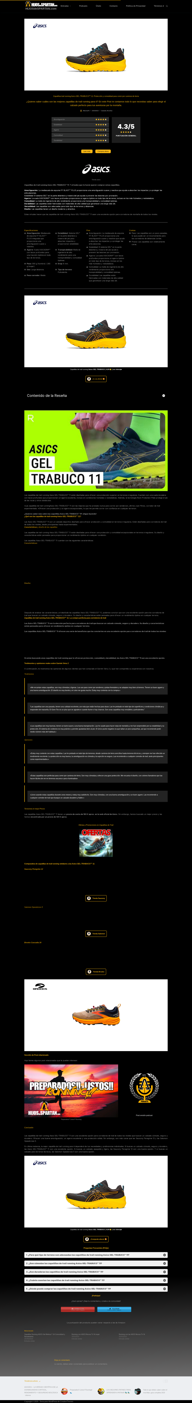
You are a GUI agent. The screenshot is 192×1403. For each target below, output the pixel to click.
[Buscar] (167, 6)
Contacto (114, 6)
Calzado (103, 111)
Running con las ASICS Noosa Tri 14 (132, 1334)
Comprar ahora (103, 151)
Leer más (86, 151)
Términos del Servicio (163, 6)
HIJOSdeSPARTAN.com (40, 8)
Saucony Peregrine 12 (33, 869)
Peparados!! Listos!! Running (71, 1119)
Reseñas (109, 111)
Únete (98, 6)
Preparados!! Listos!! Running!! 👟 (81, 1391)
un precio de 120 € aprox (56, 817)
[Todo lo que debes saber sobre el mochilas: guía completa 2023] (137, 1391)
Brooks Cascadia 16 (32, 942)
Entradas (65, 6)
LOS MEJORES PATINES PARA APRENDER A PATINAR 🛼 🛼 (119, 1391)
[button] (94, 1053)
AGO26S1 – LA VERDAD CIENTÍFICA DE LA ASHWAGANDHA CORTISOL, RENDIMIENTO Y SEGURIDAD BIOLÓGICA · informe (41, 1391)
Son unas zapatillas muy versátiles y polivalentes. (124, 710)
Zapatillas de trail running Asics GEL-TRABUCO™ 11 (46, 185)
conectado (77, 1364)
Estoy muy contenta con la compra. (105, 690)
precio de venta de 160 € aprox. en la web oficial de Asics (91, 814)
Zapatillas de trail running (87, 369)
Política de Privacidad (135, 6)
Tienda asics (96, 180)
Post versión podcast (144, 1115)
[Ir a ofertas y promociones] (96, 843)
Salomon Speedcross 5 (33, 907)
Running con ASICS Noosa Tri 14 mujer (86, 1334)
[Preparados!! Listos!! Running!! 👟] (64, 1391)
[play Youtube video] (96, 450)
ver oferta (116, 369)
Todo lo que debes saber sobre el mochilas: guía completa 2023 (155, 1391)
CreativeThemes (66, 1401)
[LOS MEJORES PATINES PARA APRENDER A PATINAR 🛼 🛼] (101, 1391)
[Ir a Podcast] (144, 1087)
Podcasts (83, 6)
